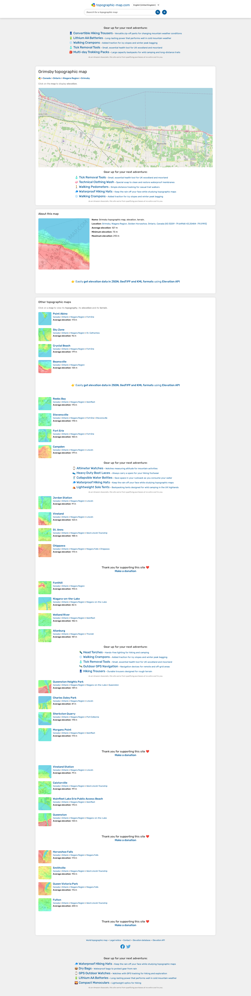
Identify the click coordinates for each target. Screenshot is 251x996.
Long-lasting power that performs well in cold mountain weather (138, 38)
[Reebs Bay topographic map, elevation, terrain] (44, 403)
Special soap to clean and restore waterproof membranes (145, 182)
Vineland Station (63, 766)
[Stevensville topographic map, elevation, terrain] (44, 419)
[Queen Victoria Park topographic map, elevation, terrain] (44, 888)
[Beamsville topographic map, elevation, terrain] (44, 366)
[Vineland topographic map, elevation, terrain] (44, 518)
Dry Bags (85, 968)
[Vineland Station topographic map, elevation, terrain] (44, 771)
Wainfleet (90, 402)
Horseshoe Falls (63, 851)
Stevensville (60, 414)
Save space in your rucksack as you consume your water (143, 478)
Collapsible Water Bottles (94, 477)
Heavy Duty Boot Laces (93, 473)
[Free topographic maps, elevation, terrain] (39, 78)
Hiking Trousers (94, 671)
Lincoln (89, 450)
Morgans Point (62, 729)
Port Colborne (92, 717)
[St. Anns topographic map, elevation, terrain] (44, 534)
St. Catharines (93, 333)
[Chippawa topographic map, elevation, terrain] (44, 550)
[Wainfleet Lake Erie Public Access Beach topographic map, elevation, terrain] (44, 803)
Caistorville (60, 782)
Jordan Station (62, 497)
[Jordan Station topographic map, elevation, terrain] (44, 502)
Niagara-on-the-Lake (66, 598)
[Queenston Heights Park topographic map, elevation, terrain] (44, 686)
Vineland (58, 513)
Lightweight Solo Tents (93, 487)
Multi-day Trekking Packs (91, 52)
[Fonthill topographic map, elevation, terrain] (44, 587)
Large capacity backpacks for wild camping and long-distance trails (145, 52)
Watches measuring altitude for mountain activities (131, 468)
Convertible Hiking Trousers (93, 33)
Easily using (128, 281)
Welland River (61, 614)
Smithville (59, 867)
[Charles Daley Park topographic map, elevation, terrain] (44, 702)
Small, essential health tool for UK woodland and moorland (132, 47)
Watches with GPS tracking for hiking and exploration (140, 973)
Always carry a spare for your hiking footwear (135, 473)
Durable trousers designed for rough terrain (129, 671)
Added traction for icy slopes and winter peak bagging (129, 43)
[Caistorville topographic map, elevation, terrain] (44, 787)
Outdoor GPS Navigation (100, 666)
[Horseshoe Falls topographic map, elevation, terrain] (44, 856)
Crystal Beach (61, 345)
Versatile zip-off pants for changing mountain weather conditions (148, 33)
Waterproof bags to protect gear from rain (115, 968)
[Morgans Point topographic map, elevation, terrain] (44, 734)
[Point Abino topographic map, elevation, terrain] (44, 318)
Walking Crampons (86, 42)
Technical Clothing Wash (96, 182)
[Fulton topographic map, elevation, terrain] (44, 904)
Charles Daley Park (64, 697)
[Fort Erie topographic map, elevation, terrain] (44, 435)
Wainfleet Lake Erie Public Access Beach (78, 798)
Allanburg (59, 630)
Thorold (90, 634)
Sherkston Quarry (64, 713)
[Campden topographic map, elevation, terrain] (44, 451)
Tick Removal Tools (86, 47)
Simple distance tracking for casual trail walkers (135, 187)
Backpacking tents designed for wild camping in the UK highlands (145, 487)
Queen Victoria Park (65, 883)
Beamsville (59, 361)
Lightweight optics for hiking (126, 983)
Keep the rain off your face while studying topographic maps (145, 191)
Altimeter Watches (90, 468)
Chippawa (59, 545)
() (154, 223)
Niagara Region (77, 317)
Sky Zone (58, 329)
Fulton (57, 899)
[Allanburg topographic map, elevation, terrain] (44, 635)
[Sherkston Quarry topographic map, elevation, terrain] (44, 718)
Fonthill (58, 582)
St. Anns (58, 529)
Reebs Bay (59, 398)
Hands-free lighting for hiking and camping (127, 652)
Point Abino (60, 313)
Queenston (114, 685)
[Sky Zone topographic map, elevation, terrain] (44, 334)
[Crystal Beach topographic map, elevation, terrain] (44, 350)
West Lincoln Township (96, 533)
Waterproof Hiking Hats (95, 191)
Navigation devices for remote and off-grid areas (145, 666)
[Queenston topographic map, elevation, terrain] (44, 819)
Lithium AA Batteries (88, 38)
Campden (59, 446)
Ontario (65, 317)
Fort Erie (90, 317)
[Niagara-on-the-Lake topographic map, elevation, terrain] (44, 603)
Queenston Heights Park (68, 681)
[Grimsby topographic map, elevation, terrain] (63, 243)
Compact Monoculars (94, 982)
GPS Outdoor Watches (94, 973)
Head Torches (93, 652)
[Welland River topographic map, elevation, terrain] (44, 619)
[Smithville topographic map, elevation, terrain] (44, 872)
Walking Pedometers (94, 187)
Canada (56, 317)
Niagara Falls (92, 549)
